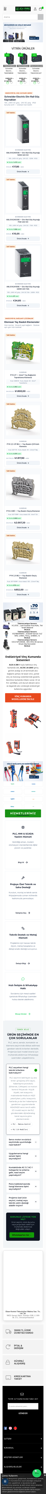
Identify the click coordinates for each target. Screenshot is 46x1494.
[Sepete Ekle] (8, 82)
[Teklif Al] (5, 1481)
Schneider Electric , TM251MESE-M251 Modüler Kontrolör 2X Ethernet (9, 71)
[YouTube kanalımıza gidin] (15, 1428)
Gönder (23, 1413)
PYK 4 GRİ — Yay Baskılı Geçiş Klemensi (23, 511)
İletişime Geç (21, 913)
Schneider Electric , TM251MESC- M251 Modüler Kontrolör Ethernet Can (23, 71)
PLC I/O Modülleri (20, 1129)
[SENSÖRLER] (23, 32)
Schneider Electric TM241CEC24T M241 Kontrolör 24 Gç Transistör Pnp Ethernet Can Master (36, 71)
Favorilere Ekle (11, 82)
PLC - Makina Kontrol (22, 1124)
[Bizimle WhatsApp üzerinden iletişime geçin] (37, 1473)
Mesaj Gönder (21, 1014)
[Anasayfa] (23, 9)
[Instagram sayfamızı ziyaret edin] (10, 1428)
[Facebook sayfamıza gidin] (5, 1428)
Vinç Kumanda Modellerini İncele (23, 698)
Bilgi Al (21, 862)
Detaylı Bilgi (21, 963)
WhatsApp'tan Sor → (22, 1235)
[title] (23, 612)
